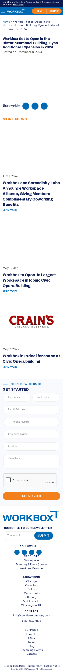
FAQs (31, 638)
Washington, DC (31, 605)
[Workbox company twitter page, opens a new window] (39, 552)
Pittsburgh (31, 597)
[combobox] (7, 422)
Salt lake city (31, 601)
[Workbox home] (28, 516)
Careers (32, 654)
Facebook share (25, 106)
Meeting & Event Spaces (31, 564)
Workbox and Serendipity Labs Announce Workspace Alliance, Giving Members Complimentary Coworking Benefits (31, 194)
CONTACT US (54, 11)
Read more (10, 210)
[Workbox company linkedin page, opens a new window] (17, 552)
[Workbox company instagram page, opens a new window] (31, 552)
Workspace (31, 560)
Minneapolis (32, 593)
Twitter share (34, 106)
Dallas (31, 589)
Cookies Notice (52, 666)
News (6, 22)
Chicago (31, 581)
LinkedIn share (44, 106)
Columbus (31, 585)
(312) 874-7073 (31, 621)
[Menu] (3, 11)
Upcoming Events (31, 650)
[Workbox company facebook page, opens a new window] (24, 552)
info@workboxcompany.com (31, 615)
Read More (18, 5)
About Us (31, 634)
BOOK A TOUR (39, 11)
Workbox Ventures (31, 568)
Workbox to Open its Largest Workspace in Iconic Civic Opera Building (29, 280)
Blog (31, 646)
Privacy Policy (34, 666)
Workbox (16, 11)
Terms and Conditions (14, 666)
